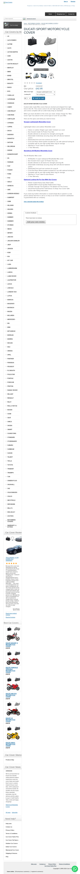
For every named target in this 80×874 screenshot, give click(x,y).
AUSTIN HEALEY (12, 64)
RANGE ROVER (12, 390)
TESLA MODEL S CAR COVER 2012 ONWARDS (12, 559)
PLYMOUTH (11, 370)
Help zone (9, 823)
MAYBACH (10, 307)
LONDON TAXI (12, 292)
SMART (9, 429)
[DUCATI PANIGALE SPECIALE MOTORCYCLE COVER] (13, 658)
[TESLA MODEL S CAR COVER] (16, 556)
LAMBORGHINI (12, 268)
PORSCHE (10, 382)
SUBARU (10, 445)
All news (8, 812)
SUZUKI (9, 453)
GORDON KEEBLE (13, 193)
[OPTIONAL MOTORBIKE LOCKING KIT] (51, 76)
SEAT (9, 417)
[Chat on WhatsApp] (75, 869)
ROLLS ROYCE (12, 406)
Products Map (10, 760)
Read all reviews (10, 617)
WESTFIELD (11, 500)
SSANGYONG (11, 433)
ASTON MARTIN (12, 52)
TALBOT (10, 457)
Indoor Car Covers (11, 847)
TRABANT (10, 469)
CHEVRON (10, 115)
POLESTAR (11, 374)
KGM (9, 252)
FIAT (8, 166)
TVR (8, 476)
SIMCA (9, 421)
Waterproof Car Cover (12, 850)
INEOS (9, 229)
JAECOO (10, 237)
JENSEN (10, 248)
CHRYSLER (11, 119)
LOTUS (9, 296)
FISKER (9, 170)
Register (73, 1)
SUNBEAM (10, 449)
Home (25, 23)
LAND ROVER (11, 276)
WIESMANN (11, 504)
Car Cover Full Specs (12, 840)
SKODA (9, 425)
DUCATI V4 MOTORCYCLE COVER (10, 719)
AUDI (9, 56)
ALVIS (9, 48)
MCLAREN (10, 315)
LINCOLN (10, 288)
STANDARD (11, 437)
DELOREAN (11, 146)
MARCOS (10, 300)
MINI (8, 327)
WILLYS (9, 508)
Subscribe (15, 812)
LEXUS (9, 284)
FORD (9, 174)
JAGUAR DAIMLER (13, 241)
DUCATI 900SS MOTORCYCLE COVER (10, 744)
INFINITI (10, 233)
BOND (9, 75)
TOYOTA (10, 465)
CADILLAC (10, 95)
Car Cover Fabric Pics (12, 837)
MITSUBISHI (11, 331)
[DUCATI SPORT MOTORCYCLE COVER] (28, 76)
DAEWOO (10, 134)
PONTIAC (10, 378)
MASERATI (10, 303)
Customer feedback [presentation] (30, 213)
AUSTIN (9, 60)
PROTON (10, 386)
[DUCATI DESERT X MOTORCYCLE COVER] (13, 634)
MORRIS (10, 339)
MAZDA (9, 311)
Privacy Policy (10, 830)
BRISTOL (10, 79)
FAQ (7, 856)
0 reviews (39, 83)
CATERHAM (11, 99)
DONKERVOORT (12, 154)
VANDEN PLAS (12, 480)
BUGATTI (10, 83)
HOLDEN (10, 209)
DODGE (9, 150)
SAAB (9, 414)
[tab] (31, 213)
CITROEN (10, 123)
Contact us (9, 827)
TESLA (9, 461)
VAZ (8, 488)
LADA (9, 264)
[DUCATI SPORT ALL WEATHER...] (43, 76)
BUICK (9, 87)
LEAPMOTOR (11, 280)
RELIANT (10, 394)
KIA (8, 256)
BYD (8, 91)
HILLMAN (10, 205)
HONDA (9, 213)
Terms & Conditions (11, 833)
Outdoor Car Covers (12, 843)
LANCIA (9, 272)
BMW (9, 71)
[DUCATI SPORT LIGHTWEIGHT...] (36, 76)
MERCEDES (11, 319)
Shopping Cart (61, 14)
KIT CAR (10, 260)
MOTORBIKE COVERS (34, 23)
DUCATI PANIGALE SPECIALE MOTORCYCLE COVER (12, 670)
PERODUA (10, 362)
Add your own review (35, 222)
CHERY (9, 107)
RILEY (9, 402)
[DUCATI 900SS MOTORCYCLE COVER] (13, 733)
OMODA (9, 351)
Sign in (66, 1)
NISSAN (9, 343)
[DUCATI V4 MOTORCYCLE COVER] (13, 709)
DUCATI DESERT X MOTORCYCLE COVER (12, 644)
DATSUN (10, 142)
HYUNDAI (10, 225)
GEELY (9, 182)
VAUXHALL (11, 484)
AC (8, 36)
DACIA (9, 130)
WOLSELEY (11, 512)
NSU (8, 347)
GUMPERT (10, 197)
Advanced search (31, 18)
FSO (8, 178)
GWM (9, 201)
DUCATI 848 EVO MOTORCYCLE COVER (11, 695)
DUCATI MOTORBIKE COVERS (49, 23)
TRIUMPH (10, 473)
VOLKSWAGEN (12, 492)
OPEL (9, 355)
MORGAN (10, 335)
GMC (9, 189)
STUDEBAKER (12, 441)
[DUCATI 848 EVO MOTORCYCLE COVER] (13, 684)
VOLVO (9, 496)
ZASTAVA (10, 516)
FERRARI (10, 162)
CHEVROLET (11, 111)
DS (8, 158)
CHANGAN (10, 103)
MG (8, 323)
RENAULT (10, 398)
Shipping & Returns (11, 853)
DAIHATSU (10, 138)
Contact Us (71, 14)
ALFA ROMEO (11, 40)
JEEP (9, 244)
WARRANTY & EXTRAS (11, 526)
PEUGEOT (10, 366)
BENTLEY (10, 68)
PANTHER (10, 358)
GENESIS (10, 185)
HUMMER (10, 221)
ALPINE (9, 44)
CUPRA (9, 126)
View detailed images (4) (42, 69)
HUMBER (10, 217)
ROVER (9, 410)
